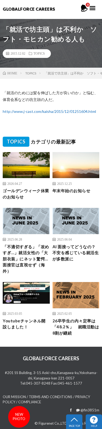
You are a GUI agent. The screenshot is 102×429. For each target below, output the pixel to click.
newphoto (19, 416)
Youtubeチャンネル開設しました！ (24, 323)
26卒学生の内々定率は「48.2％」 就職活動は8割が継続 (75, 326)
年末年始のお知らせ (71, 190)
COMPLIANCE (29, 402)
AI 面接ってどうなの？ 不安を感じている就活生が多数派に (76, 252)
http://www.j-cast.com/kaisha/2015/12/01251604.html (49, 111)
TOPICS (39, 53)
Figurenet (46, 423)
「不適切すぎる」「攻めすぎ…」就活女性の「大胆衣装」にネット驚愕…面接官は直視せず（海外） (26, 258)
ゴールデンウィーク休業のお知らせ (26, 193)
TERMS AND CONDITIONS (50, 397)
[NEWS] (84, 11)
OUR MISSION (14, 397)
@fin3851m (89, 410)
